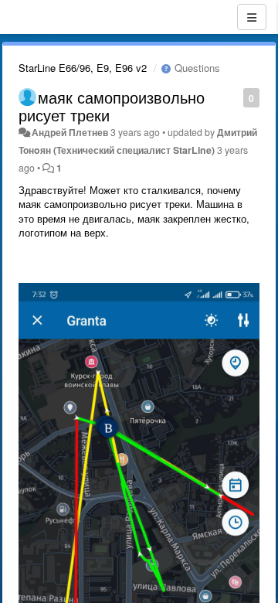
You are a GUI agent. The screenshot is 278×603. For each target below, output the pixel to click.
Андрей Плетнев (70, 132)
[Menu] (251, 17)
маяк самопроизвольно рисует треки (112, 106)
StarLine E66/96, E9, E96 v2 (83, 67)
